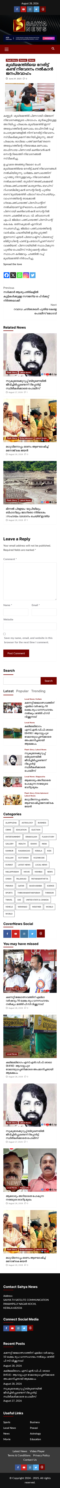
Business (42, 823)
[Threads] (43, 9)
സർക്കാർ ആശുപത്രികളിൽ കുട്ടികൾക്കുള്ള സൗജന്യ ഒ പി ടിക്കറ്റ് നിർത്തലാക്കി (26, 294)
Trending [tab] (38, 691)
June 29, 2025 (15, 79)
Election (36, 830)
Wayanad (22, 907)
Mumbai (38, 872)
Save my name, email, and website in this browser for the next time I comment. (28, 640)
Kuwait (9, 865)
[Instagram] (30, 9)
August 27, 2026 (15, 392)
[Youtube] (23, 9)
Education (21, 830)
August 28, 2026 (15, 1008)
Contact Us (30, 1459)
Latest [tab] (8, 691)
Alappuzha (40, 777)
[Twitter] (36, 9)
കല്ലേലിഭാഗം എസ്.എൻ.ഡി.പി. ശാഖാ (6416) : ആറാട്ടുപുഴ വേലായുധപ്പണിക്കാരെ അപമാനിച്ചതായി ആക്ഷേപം (28, 1375)
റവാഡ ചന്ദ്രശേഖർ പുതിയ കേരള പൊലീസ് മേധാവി (35, 309)
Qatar (21, 886)
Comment (10, 559)
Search (9, 671)
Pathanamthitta (39, 879)
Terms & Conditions (19, 1455)
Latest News (25, 372)
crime (8, 830)
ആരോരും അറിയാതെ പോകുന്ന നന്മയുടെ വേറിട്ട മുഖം (37, 784)
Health (22, 844)
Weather (36, 907)
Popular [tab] (22, 691)
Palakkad (21, 879)
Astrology (27, 823)
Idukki (33, 844)
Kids (49, 851)
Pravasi (9, 886)
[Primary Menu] (6, 49)
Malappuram (12, 872)
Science (50, 886)
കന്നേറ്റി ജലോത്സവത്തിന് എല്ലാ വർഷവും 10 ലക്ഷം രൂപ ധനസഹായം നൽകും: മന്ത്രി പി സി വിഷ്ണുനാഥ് (39, 709)
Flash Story (12, 60)
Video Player (37, 1451)
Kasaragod (24, 851)
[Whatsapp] (19, 272)
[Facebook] (17, 9)
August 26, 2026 (15, 454)
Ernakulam (31, 837)
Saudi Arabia (35, 886)
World (49, 907)
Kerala (38, 851)
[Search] (53, 49)
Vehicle (9, 907)
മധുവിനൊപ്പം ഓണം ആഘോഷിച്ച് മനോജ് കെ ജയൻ (39, 803)
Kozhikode (39, 858)
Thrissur (49, 893)
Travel (9, 900)
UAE (19, 900)
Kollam (39, 699)
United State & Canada (37, 900)
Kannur (23, 60)
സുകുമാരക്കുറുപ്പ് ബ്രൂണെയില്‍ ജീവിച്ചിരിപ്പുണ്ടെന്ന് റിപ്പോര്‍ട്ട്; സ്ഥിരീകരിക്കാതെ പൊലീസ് (26, 384)
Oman (8, 879)
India (44, 844)
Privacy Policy (41, 1455)
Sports (9, 893)
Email (36, 605)
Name (7, 605)
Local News (29, 699)
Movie (27, 872)
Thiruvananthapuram (29, 893)
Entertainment (26, 438)
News (31, 60)
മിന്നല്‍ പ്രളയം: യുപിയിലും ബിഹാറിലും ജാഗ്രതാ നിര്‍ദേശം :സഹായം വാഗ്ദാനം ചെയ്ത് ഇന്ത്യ (28, 512)
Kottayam (23, 858)
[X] (13, 272)
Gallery (10, 844)
